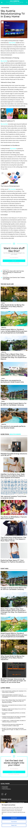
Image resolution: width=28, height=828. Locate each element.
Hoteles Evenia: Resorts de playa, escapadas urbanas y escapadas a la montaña (13, 717)
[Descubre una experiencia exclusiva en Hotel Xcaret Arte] (14, 369)
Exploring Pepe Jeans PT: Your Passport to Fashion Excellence (12, 561)
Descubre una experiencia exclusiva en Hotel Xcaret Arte (12, 381)
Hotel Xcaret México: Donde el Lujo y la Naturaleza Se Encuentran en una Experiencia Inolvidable (14, 331)
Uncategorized (15, 434)
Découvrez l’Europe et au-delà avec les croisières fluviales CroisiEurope (12, 725)
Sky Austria (12, 42)
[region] (14, 815)
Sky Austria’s (4, 124)
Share (2, 22)
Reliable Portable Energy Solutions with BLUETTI (14, 454)
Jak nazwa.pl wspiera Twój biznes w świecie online (13, 497)
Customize (14, 821)
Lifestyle (3, 327)
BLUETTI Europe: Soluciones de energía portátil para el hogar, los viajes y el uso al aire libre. (13, 680)
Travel (3, 303)
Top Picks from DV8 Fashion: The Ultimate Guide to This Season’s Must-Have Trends (13, 539)
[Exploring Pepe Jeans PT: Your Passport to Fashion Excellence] (14, 550)
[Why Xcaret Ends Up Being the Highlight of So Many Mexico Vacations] (14, 294)
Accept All (14, 818)
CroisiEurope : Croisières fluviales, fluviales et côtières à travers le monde (14, 721)
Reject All (14, 825)
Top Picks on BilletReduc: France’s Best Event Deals (14, 517)
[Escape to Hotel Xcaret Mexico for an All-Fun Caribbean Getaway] (14, 392)
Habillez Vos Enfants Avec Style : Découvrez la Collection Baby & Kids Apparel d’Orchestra (13, 475)
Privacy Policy (5, 786)
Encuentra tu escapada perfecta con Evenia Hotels (13, 427)
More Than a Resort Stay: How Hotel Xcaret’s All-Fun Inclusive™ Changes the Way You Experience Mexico (14, 356)
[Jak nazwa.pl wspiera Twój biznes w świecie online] (14, 486)
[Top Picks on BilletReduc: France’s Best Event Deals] (14, 507)
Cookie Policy (5, 787)
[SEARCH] (26, 2)
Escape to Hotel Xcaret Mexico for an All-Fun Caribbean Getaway (14, 404)
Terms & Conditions (6, 789)
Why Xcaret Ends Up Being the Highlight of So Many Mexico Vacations (12, 306)
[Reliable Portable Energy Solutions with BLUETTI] (14, 444)
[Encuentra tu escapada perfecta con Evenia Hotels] (14, 415)
